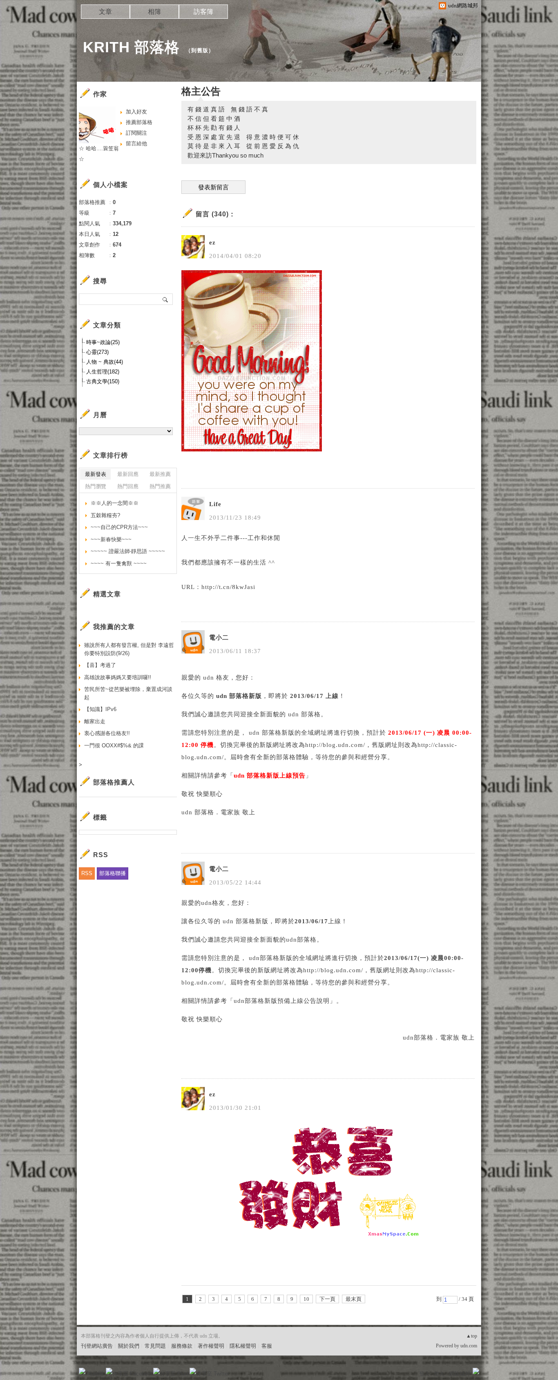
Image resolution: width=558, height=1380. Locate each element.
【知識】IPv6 (100, 709)
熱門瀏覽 (95, 486)
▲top (471, 1336)
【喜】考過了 (100, 665)
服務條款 (181, 1346)
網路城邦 (459, 1374)
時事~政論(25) (103, 342)
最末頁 (354, 1299)
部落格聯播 (112, 873)
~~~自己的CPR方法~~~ (119, 527)
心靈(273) (97, 352)
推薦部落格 (139, 122)
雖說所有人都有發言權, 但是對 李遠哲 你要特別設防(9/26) (129, 649)
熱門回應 (127, 486)
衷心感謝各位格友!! (107, 733)
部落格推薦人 (114, 782)
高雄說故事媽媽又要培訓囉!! (117, 677)
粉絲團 (95, 1374)
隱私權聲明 (243, 1346)
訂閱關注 (136, 133)
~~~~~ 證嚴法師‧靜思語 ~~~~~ (128, 551)
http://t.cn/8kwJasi (228, 587)
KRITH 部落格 (131, 47)
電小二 (219, 637)
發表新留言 (213, 187)
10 (306, 1299)
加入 (439, 1374)
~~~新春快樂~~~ (111, 539)
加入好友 (136, 112)
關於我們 (128, 1346)
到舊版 (199, 50)
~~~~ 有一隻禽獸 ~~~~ (119, 563)
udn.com (468, 1346)
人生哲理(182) (102, 372)
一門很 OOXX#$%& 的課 (114, 745)
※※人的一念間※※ (114, 503)
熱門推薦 (160, 486)
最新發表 (95, 474)
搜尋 (165, 299)
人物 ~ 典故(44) (104, 362)
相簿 (154, 11)
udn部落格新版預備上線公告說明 (282, 1001)
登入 (424, 1374)
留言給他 (136, 143)
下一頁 (327, 1299)
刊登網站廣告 (97, 1346)
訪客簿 (203, 11)
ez (212, 242)
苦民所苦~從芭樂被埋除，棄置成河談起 (128, 693)
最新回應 (127, 474)
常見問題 (155, 1346)
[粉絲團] (82, 1371)
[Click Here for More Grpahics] (328, 1238)
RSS (86, 873)
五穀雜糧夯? (105, 515)
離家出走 (94, 721)
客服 (266, 1346)
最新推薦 (160, 474)
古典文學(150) (102, 381)
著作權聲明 (211, 1346)
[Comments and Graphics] (251, 449)
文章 (105, 11)
